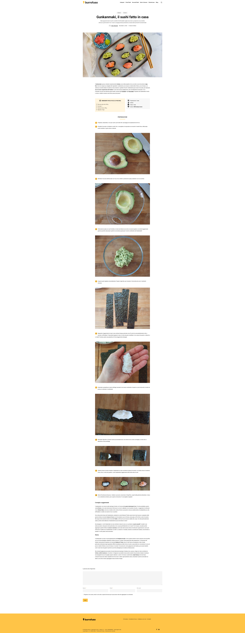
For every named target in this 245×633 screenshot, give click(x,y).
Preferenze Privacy (100, 631)
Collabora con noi (142, 619)
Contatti (149, 619)
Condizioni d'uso (133, 619)
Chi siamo (125, 619)
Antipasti (119, 12)
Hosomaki (131, 91)
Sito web (139, 588)
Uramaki (124, 91)
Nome (84, 588)
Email (111, 588)
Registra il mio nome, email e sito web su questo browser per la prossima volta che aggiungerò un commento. (108, 594)
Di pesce (125, 12)
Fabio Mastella (114, 25)
